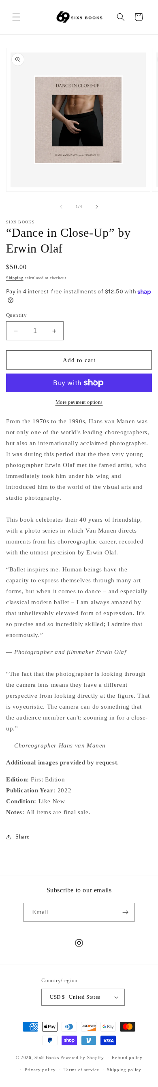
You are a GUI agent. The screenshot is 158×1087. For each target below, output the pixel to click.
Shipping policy (124, 1069)
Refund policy (127, 1057)
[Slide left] (61, 207)
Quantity (16, 315)
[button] (16, 17)
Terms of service (81, 1069)
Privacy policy (40, 1069)
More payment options (79, 402)
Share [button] (22, 837)
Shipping (14, 278)
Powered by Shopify (82, 1057)
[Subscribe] (125, 912)
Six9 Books (46, 1057)
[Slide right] (97, 207)
